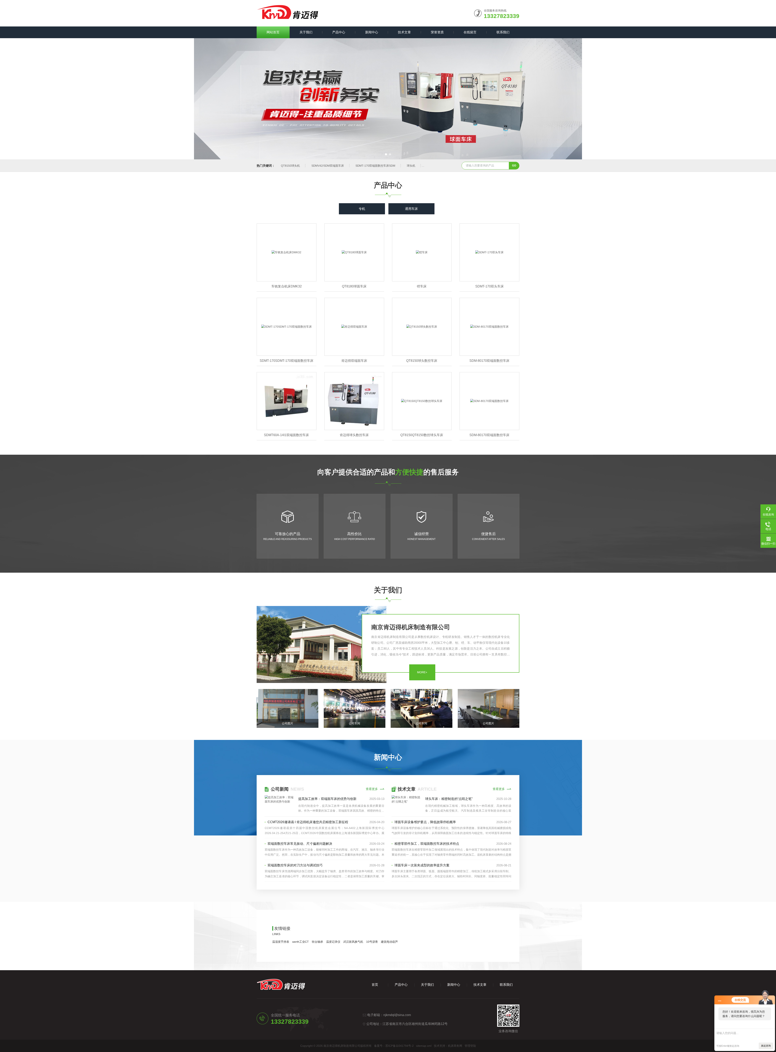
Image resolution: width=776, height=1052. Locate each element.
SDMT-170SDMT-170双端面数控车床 (286, 360)
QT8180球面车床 (354, 286)
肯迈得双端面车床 (354, 360)
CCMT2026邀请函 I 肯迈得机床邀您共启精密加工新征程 (308, 822)
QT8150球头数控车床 (421, 360)
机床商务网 (455, 1045)
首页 (375, 984)
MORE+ (422, 672)
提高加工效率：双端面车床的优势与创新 (327, 799)
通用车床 (411, 208)
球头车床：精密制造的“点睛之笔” (448, 799)
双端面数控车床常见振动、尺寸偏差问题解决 (300, 843)
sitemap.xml (423, 1045)
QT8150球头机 (290, 165)
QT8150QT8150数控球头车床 (421, 435)
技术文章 (404, 32)
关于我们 (305, 32)
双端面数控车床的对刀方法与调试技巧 (295, 865)
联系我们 (503, 32)
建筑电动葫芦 (389, 941)
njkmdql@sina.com (397, 1015)
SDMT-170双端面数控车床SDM (375, 165)
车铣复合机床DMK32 (286, 286)
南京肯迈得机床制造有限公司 (410, 627)
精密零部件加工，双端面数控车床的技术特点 (426, 843)
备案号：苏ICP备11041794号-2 (394, 1045)
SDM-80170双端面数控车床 (489, 360)
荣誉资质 (437, 32)
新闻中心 (371, 32)
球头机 (411, 165)
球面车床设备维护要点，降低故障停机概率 (425, 822)
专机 (362, 208)
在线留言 (470, 32)
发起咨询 (766, 1045)
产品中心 (338, 32)
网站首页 (273, 32)
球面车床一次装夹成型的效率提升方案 (421, 865)
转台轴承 (317, 941)
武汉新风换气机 (353, 941)
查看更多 (372, 789)
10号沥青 (372, 941)
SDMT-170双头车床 (489, 286)
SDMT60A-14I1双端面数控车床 (286, 435)
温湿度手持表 (280, 941)
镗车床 (422, 286)
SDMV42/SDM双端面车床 (327, 165)
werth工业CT (300, 941)
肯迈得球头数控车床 (354, 435)
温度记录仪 (333, 941)
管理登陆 (470, 1045)
